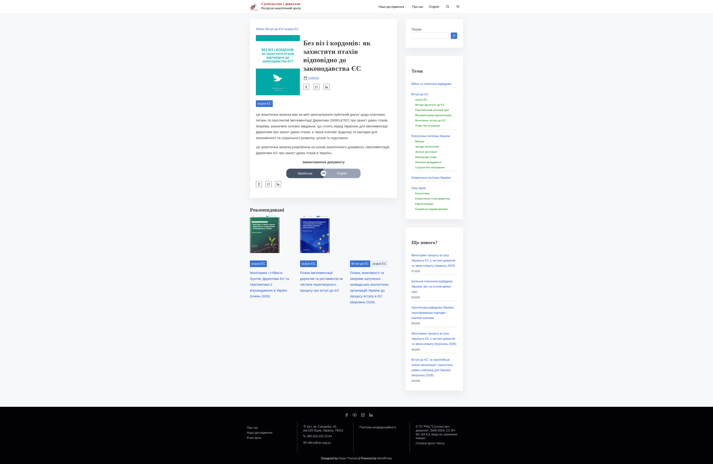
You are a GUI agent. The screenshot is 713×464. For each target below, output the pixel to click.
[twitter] (316, 87)
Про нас (252, 427)
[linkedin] (371, 416)
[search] (447, 7)
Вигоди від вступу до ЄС (430, 104)
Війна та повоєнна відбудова (431, 83)
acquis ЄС (292, 29)
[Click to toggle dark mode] (458, 7)
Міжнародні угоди (426, 156)
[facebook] (306, 87)
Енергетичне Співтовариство (432, 198)
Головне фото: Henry (430, 443)
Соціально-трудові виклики (431, 208)
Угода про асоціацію (427, 125)
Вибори (419, 141)
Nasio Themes (348, 458)
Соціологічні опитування (430, 167)
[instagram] (363, 416)
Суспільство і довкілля (280, 4)
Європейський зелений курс (432, 109)
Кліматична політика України (431, 177)
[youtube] (354, 416)
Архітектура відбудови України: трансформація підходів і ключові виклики (432, 312)
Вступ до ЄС (274, 29)
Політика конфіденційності (377, 427)
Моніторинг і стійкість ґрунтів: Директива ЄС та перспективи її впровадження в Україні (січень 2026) (269, 284)
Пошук (416, 29)
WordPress (384, 458)
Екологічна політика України (430, 136)
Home (260, 29)
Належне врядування (428, 162)
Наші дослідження (259, 432)
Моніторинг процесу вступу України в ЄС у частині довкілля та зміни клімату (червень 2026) (433, 260)
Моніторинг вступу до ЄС (430, 120)
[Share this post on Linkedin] (327, 87)
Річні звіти (254, 437)
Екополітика (422, 193)
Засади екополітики (427, 146)
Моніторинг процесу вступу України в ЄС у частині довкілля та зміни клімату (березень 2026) (433, 338)
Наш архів (418, 188)
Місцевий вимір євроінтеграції (433, 115)
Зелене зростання (426, 151)
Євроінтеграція (424, 203)
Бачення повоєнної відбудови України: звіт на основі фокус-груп (431, 286)
